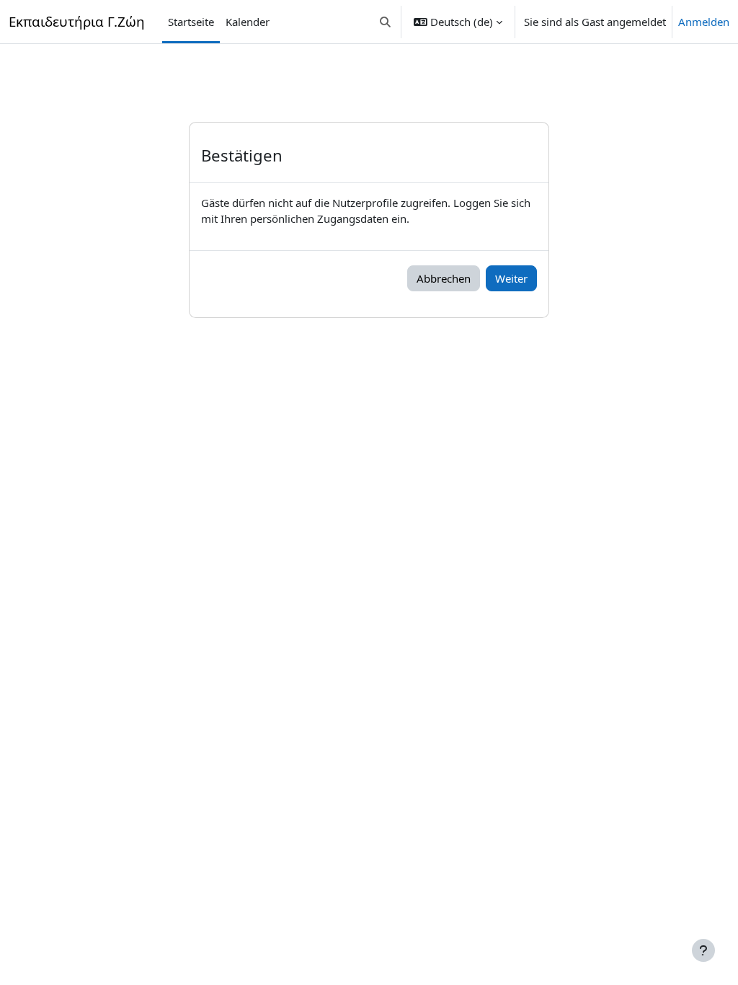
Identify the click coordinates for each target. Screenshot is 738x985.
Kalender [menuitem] (248, 21)
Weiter (511, 278)
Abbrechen (444, 278)
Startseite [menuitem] (191, 21)
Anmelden (703, 21)
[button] (386, 21)
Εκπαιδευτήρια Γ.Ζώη (77, 21)
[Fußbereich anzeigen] (703, 950)
